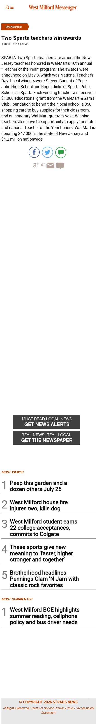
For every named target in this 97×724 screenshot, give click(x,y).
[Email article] (50, 169)
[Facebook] (34, 152)
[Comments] (60, 152)
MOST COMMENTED (16, 599)
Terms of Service (42, 708)
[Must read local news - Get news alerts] (54, 423)
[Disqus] (48, 231)
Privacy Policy (65, 708)
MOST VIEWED (12, 472)
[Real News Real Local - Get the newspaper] (54, 439)
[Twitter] (47, 152)
